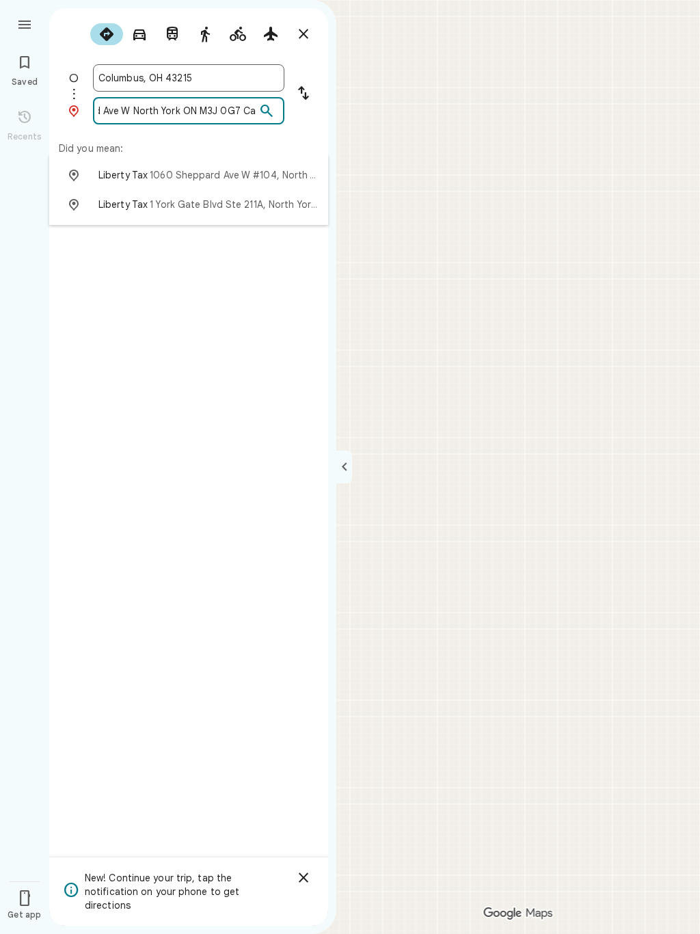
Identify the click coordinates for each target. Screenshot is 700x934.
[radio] (106, 34)
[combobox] (188, 78)
